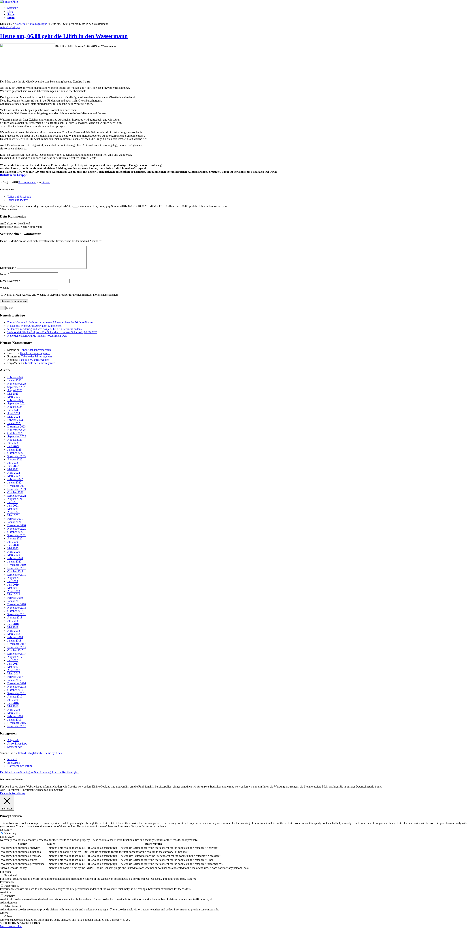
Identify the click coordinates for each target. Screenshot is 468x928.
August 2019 (14, 578)
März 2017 (13, 673)
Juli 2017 (12, 660)
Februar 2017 (15, 676)
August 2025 (14, 390)
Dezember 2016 (16, 683)
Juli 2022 (12, 462)
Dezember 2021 (16, 485)
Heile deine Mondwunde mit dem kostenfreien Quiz (37, 335)
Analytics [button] (5, 892)
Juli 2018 (12, 620)
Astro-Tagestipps (37, 23)
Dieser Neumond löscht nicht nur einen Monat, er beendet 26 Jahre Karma (50, 322)
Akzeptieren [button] (27, 789)
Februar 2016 (15, 716)
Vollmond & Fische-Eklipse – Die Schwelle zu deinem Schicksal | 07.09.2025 (52, 332)
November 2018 (16, 607)
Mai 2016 (12, 706)
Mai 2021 (12, 508)
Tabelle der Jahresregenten (35, 349)
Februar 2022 (15, 479)
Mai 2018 (12, 627)
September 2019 (16, 574)
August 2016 (14, 696)
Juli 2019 (12, 581)
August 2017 (14, 657)
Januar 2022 (14, 482)
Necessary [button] (6, 829)
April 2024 (13, 413)
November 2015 (16, 726)
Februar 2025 (15, 400)
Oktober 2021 (15, 492)
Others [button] (4, 912)
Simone (45, 182)
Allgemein (13, 740)
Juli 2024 (12, 410)
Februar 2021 (15, 518)
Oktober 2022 (15, 452)
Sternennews (14, 746)
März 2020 (13, 554)
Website (4, 287)
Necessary (10, 833)
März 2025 (13, 396)
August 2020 (14, 538)
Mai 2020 (12, 548)
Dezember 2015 (16, 722)
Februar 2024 (15, 419)
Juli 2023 (12, 443)
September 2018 (16, 614)
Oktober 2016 (15, 689)
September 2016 (16, 693)
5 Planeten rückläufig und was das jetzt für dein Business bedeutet (45, 329)
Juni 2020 (13, 545)
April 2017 (13, 670)
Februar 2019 (15, 597)
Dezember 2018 (16, 604)
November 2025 (16, 383)
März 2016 (13, 713)
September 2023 (16, 436)
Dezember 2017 (16, 643)
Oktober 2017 (15, 650)
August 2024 (14, 406)
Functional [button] (6, 871)
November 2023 (16, 429)
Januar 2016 (14, 719)
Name (4, 274)
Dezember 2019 (16, 564)
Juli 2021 (12, 502)
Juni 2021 (13, 505)
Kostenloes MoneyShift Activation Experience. (34, 325)
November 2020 (16, 528)
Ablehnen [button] (39, 789)
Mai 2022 (12, 469)
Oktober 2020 (15, 531)
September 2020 (16, 535)
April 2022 (13, 472)
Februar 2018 (15, 637)
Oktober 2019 (15, 571)
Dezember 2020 (16, 525)
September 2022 (16, 456)
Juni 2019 (13, 584)
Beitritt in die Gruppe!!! (14, 175)
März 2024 (13, 416)
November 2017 (16, 647)
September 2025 (16, 387)
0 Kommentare (27, 182)
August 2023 (14, 439)
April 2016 (13, 709)
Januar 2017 (14, 680)
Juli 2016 (12, 699)
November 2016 (16, 686)
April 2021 (13, 512)
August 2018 (14, 617)
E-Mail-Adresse (10, 280)
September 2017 (16, 653)
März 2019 (13, 594)
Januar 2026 (14, 380)
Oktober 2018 (15, 610)
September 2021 (16, 495)
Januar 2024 (14, 423)
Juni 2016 (13, 703)
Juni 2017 (13, 663)
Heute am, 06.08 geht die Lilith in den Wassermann (64, 36)
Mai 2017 (12, 666)
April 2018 (13, 630)
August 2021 (14, 498)
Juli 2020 (12, 541)
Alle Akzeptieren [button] (10, 789)
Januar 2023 (14, 449)
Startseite (20, 23)
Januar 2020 (14, 561)
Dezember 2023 (16, 426)
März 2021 (13, 515)
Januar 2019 (14, 601)
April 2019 (13, 591)
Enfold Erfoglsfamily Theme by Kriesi (40, 753)
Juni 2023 (13, 446)
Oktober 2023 (15, 433)
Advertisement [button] (8, 902)
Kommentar (8, 267)
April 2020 (13, 551)
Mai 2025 (12, 393)
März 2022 (13, 475)
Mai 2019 (12, 587)
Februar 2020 (15, 558)
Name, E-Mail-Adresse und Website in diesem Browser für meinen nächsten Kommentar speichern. (61, 294)
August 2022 (14, 459)
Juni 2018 (13, 624)
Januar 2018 (14, 640)
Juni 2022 (13, 466)
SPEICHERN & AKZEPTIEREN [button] (20, 923)
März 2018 (13, 633)
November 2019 (16, 568)
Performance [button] (7, 882)
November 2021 (16, 489)
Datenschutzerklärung (12, 793)
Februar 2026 (15, 377)
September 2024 (16, 403)
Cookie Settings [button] (54, 789)
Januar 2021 (14, 522)
